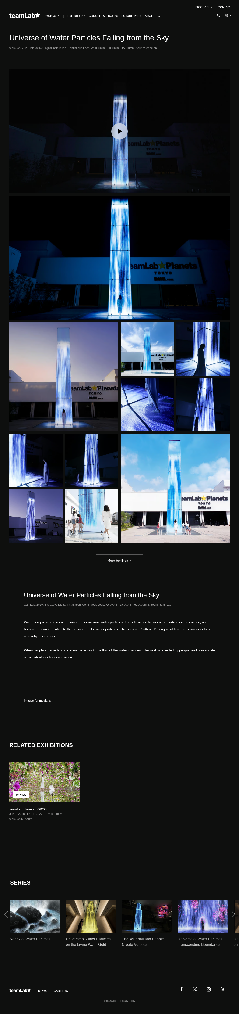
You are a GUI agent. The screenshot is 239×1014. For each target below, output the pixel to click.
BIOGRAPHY (203, 7)
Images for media (35, 700)
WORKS (50, 16)
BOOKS (113, 16)
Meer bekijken (117, 560)
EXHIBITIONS (76, 16)
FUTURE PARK (131, 16)
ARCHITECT (153, 16)
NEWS (42, 990)
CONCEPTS (97, 16)
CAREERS (61, 990)
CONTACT (225, 7)
